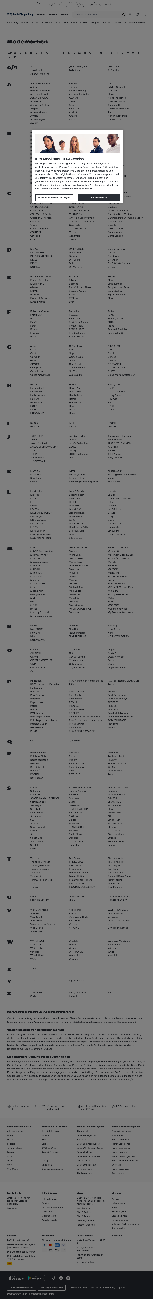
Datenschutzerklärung (71, 189)
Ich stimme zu (98, 197)
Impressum (87, 189)
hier (104, 185)
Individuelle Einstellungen (54, 197)
